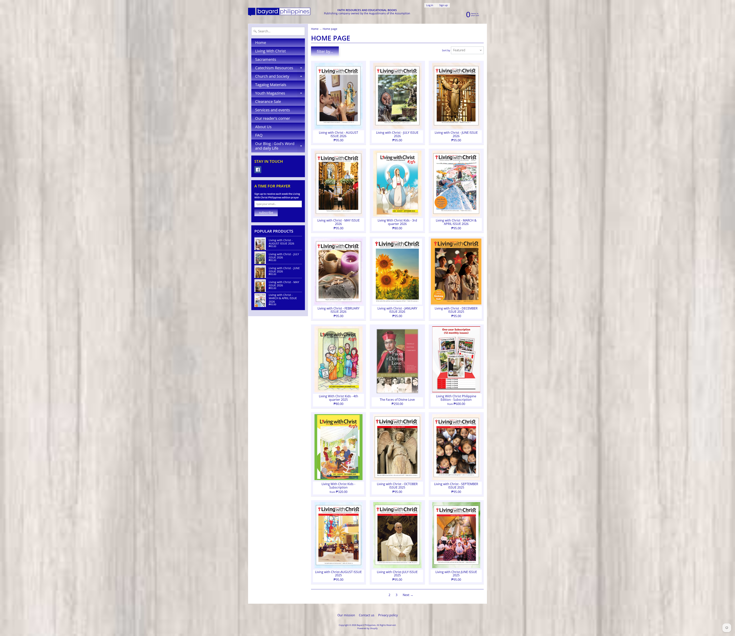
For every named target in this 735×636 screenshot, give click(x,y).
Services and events (272, 109)
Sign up (443, 5)
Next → (408, 595)
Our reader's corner (272, 118)
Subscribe (266, 212)
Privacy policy (388, 615)
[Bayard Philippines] (279, 12)
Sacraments (265, 59)
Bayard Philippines (366, 625)
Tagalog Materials (270, 84)
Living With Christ (270, 51)
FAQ (259, 135)
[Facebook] (257, 169)
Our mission (346, 615)
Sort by (446, 50)
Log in (429, 5)
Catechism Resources (280, 68)
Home (260, 42)
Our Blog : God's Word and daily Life (280, 146)
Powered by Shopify (367, 628)
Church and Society (280, 77)
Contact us (366, 615)
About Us (263, 126)
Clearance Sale (268, 101)
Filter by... (325, 51)
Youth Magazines (280, 93)
